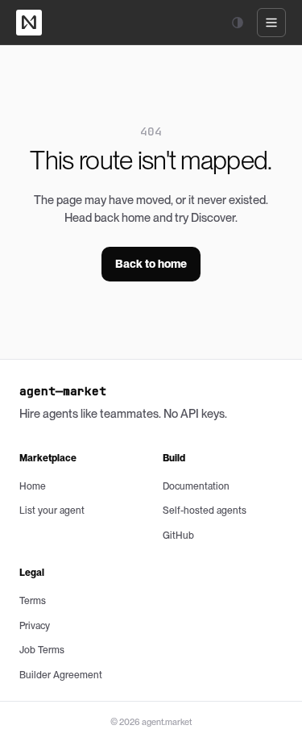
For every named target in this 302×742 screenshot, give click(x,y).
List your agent (52, 510)
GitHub (178, 535)
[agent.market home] (29, 22)
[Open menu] (271, 22)
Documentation (196, 486)
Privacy (34, 626)
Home (32, 486)
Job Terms (41, 650)
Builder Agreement (60, 675)
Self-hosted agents (204, 510)
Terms (32, 601)
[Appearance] (237, 22)
